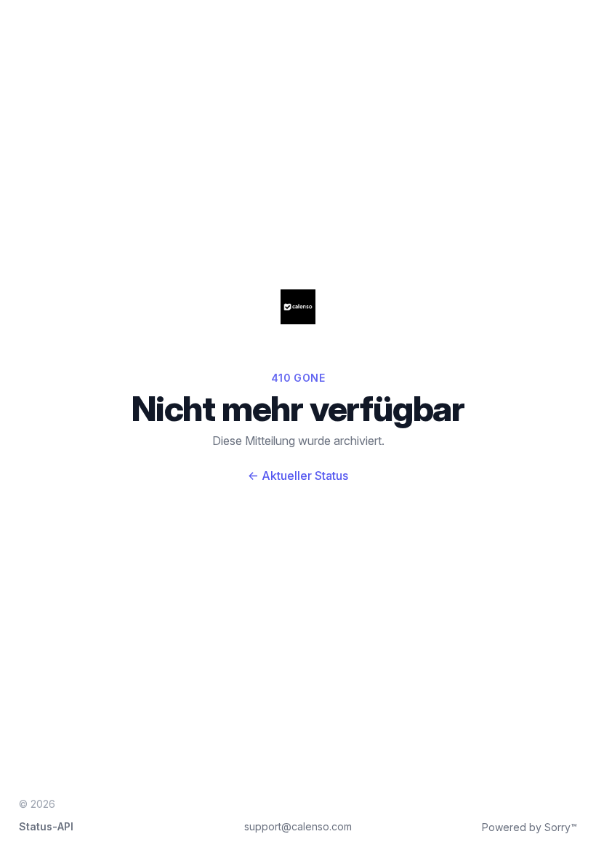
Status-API (46, 826)
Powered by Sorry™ (529, 827)
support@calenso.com (298, 826)
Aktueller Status (298, 475)
